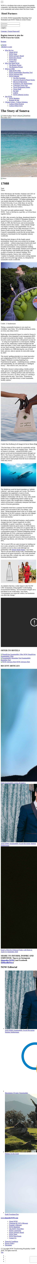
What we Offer (10, 69)
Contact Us (12, 61)
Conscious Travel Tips (20, 85)
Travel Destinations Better (21, 87)
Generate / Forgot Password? (10, 31)
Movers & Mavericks (20, 82)
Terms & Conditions (11, 1241)
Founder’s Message (15, 1225)
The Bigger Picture (15, 65)
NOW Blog (13, 59)
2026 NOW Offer (15, 71)
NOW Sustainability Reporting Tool (20, 72)
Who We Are (9, 50)
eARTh (15, 93)
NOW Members (14, 98)
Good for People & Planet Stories (24, 80)
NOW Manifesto (14, 1227)
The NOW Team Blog (16, 1229)
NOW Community (15, 1230)
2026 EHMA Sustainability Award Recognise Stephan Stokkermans (20, 1031)
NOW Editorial (14, 76)
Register (3, 41)
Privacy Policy (9, 1243)
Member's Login (6, 47)
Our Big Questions (19, 78)
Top (2, 1252)
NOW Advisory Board (16, 56)
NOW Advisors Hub (16, 74)
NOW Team (13, 54)
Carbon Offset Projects (16, 104)
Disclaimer (8, 1245)
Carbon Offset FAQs (16, 106)
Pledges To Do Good (12, 1154)
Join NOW (8, 96)
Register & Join (14, 100)
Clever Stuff (17, 89)
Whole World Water (18, 550)
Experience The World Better (22, 83)
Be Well (15, 91)
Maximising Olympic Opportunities (16, 1093)
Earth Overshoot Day (12, 1214)
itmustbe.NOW (7, 960)
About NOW (13, 52)
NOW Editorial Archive (21, 95)
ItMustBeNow (7, 962)
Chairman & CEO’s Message (18, 1223)
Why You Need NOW (12, 63)
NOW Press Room (15, 58)
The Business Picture (16, 67)
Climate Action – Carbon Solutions (16, 102)
